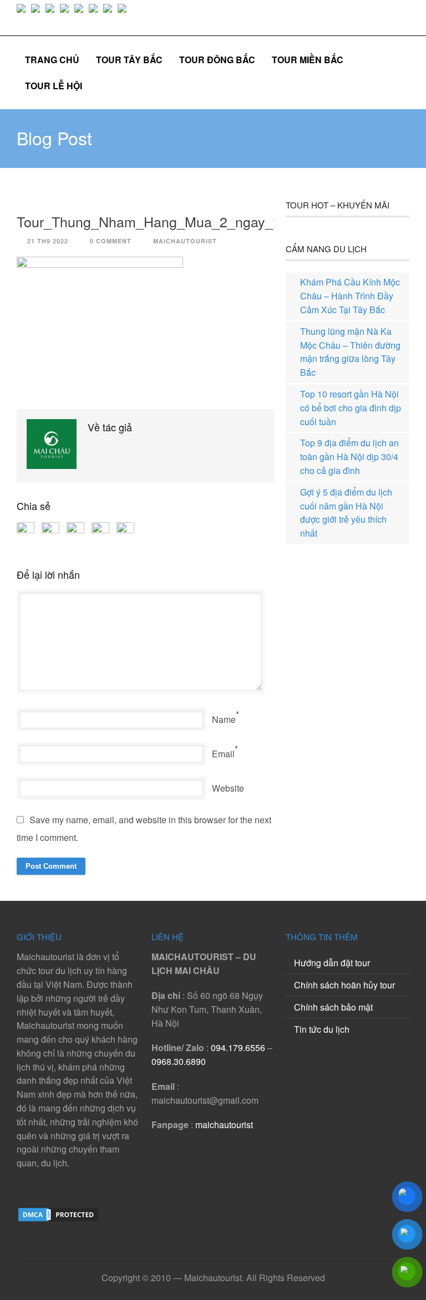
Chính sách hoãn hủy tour (344, 984)
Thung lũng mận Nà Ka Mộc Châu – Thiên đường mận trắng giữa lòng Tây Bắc (350, 352)
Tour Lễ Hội (53, 85)
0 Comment (110, 241)
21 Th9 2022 (47, 241)
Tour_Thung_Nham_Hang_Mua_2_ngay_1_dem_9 (174, 221)
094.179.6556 (238, 1047)
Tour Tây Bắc (129, 59)
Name (224, 719)
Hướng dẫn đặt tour (332, 962)
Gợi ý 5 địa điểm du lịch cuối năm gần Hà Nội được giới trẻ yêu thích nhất (346, 512)
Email (223, 753)
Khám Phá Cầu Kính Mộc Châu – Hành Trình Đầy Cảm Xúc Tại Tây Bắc (350, 296)
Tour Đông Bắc (217, 59)
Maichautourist (185, 241)
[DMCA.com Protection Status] (58, 1219)
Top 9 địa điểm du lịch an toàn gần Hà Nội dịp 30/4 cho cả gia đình (349, 456)
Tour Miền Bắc (307, 59)
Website (228, 788)
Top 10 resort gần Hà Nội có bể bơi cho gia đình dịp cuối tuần (350, 408)
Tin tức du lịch (321, 1029)
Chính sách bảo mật (333, 1007)
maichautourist (224, 1124)
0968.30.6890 (178, 1061)
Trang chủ (52, 59)
